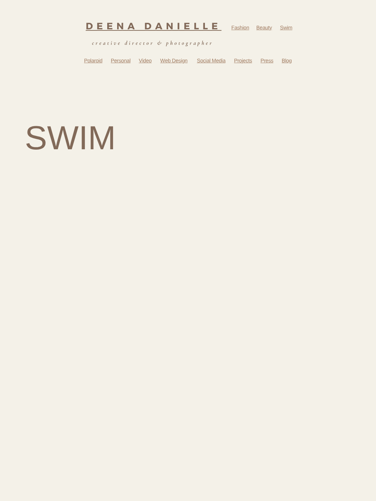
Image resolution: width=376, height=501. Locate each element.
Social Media (211, 60)
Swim (286, 28)
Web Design (173, 60)
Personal (121, 60)
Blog (287, 60)
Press (267, 60)
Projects (243, 60)
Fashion (240, 28)
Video (145, 60)
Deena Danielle (153, 26)
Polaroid (93, 60)
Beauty (264, 28)
